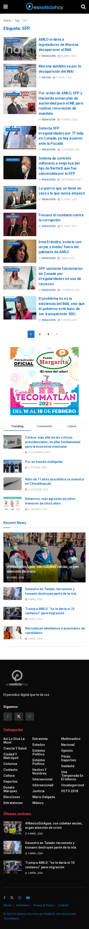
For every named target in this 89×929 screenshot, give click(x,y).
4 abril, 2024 (16, 577)
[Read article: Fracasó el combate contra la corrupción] (19, 224)
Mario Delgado (43, 797)
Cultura (9, 775)
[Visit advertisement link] (44, 381)
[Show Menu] (5, 7)
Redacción (48, 56)
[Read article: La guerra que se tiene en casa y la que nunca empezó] (19, 197)
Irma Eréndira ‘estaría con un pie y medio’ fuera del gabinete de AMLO (60, 247)
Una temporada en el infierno (72, 775)
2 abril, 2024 (34, 619)
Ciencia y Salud (15, 748)
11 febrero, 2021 (70, 290)
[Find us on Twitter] (18, 716)
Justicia (38, 791)
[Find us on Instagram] (29, 716)
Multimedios (71, 739)
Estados (38, 745)
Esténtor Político (38, 752)
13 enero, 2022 (69, 119)
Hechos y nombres (39, 771)
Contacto (10, 770)
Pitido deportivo (68, 758)
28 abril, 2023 (68, 56)
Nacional (12, 41)
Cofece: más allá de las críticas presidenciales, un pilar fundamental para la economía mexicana (52, 442)
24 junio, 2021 (68, 226)
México (38, 803)
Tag (17, 20)
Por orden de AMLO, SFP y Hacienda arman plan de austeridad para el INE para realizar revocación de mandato (61, 103)
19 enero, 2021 (69, 320)
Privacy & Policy (43, 905)
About (7, 905)
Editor (46, 77)
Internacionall (42, 785)
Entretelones (13, 803)
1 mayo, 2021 (67, 258)
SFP (25, 20)
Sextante (67, 766)
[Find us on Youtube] (28, 898)
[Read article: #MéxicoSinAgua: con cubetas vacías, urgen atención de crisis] (12, 827)
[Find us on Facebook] (7, 716)
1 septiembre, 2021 (71, 179)
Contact (63, 905)
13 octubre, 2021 (70, 149)
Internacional (42, 779)
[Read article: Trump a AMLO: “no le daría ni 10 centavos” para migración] (12, 613)
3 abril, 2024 (34, 599)
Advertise (22, 905)
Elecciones (11, 797)
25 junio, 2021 (68, 199)
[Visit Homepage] (44, 6)
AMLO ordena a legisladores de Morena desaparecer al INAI (58, 44)
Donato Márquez (10, 789)
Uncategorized (72, 785)
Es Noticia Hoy (22, 914)
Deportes (12, 270)
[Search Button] (83, 7)
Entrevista (40, 739)
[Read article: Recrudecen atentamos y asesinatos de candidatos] (12, 632)
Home (7, 20)
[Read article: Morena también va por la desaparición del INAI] (19, 75)
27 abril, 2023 (63, 77)
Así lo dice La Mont (14, 740)
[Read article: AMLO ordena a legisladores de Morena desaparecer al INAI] (19, 48)
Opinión (12, 190)
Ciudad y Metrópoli (10, 756)
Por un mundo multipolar (44, 462)
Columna (10, 764)
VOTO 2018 (69, 791)
